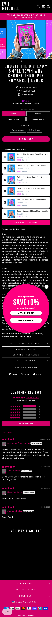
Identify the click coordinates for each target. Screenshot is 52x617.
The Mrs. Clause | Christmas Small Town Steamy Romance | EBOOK (32, 188)
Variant (26, 125)
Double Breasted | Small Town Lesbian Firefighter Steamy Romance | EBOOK (32, 211)
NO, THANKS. (26, 320)
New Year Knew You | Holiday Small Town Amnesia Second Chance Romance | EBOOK (32, 200)
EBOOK (13, 113)
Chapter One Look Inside (26, 344)
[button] (15, 406)
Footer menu (25, 583)
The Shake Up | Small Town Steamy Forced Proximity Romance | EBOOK (32, 166)
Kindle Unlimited (38, 119)
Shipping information (26, 355)
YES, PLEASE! (26, 313)
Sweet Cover (18, 130)
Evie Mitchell (10, 6)
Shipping (15, 104)
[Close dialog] (46, 287)
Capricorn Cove (26, 349)
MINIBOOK (38, 113)
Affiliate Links (25, 590)
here (29, 336)
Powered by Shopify (26, 615)
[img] (8, 439)
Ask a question (26, 360)
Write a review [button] (26, 423)
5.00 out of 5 (32, 397)
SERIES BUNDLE (13, 119)
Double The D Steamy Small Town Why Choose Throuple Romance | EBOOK (32, 154)
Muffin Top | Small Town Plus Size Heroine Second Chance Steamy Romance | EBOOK (32, 177)
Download (25, 596)
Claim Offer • (26, 223)
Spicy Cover (34, 130)
